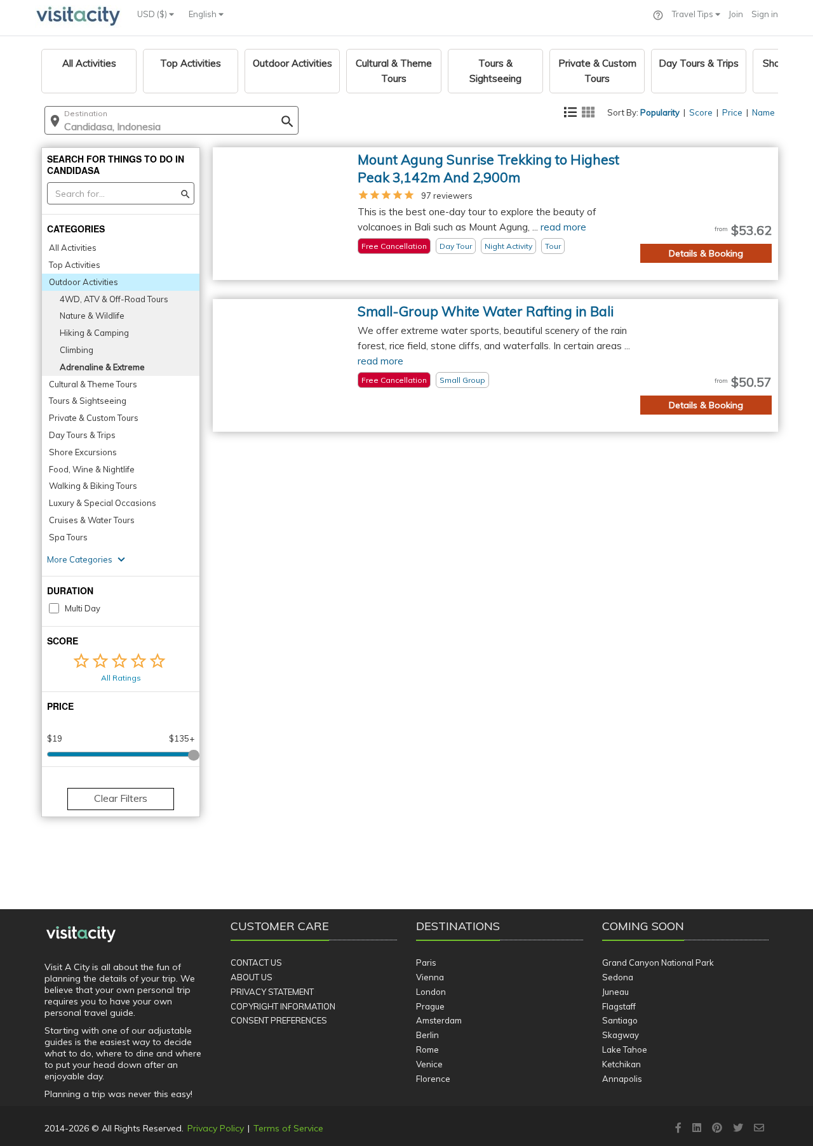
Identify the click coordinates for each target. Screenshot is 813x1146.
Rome (427, 1049)
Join (736, 14)
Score (701, 112)
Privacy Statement (272, 992)
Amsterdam (439, 1020)
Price (732, 112)
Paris (426, 962)
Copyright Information (283, 1006)
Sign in (764, 14)
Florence (433, 1079)
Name (763, 112)
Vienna (430, 977)
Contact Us (256, 962)
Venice (429, 1064)
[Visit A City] (81, 934)
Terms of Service (288, 1128)
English (203, 14)
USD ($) (153, 14)
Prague (430, 1006)
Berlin (427, 1035)
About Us (251, 977)
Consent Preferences (279, 1020)
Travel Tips (693, 14)
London (431, 992)
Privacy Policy (215, 1128)
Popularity (660, 112)
